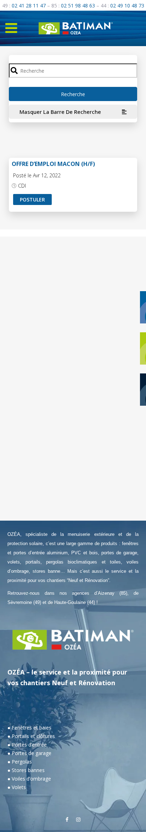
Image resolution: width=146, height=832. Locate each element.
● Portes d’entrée (27, 744)
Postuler (32, 199)
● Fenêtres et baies (29, 727)
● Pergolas (19, 761)
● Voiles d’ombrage (29, 778)
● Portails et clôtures (31, 736)
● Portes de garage (29, 753)
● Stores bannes (26, 770)
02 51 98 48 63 (78, 5)
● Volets (16, 787)
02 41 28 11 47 (29, 5)
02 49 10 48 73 (127, 5)
